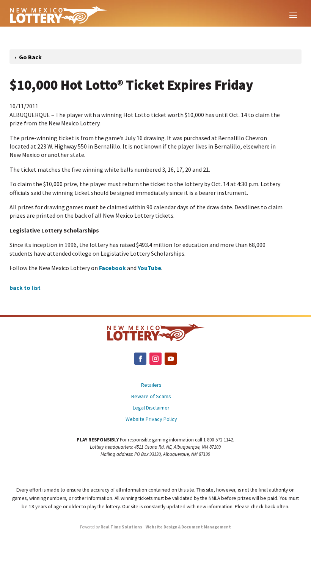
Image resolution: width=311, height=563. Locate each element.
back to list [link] (25, 287)
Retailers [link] (151, 385)
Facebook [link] (112, 268)
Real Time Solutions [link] (121, 527)
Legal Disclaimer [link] (151, 408)
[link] (58, 14)
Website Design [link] (161, 527)
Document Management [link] (206, 527)
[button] (293, 14)
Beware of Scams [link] (151, 397)
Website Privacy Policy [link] (151, 419)
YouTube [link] (149, 268)
